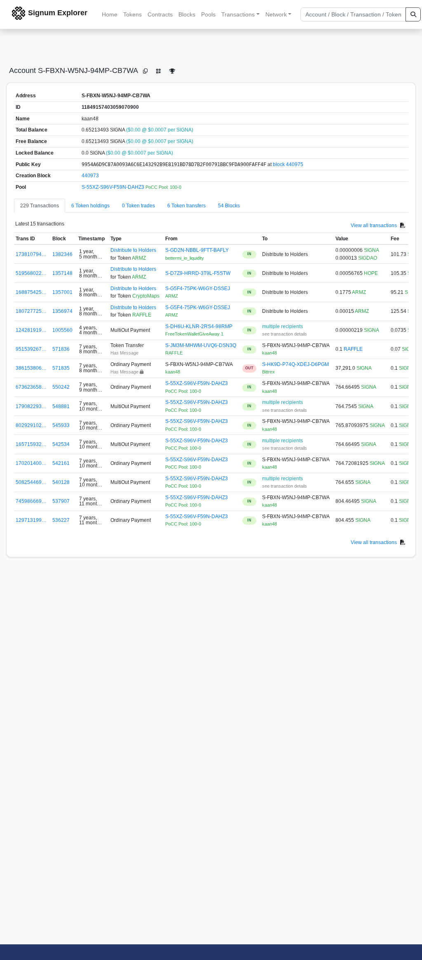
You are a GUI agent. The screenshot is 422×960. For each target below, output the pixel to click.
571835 (61, 368)
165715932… (31, 444)
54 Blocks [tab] (229, 206)
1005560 (62, 330)
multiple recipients (282, 326)
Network (276, 14)
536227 (61, 520)
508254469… (31, 482)
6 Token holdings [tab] (90, 206)
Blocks (186, 14)
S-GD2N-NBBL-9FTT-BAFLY (197, 250)
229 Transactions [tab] (39, 206)
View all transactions (374, 225)
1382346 (62, 254)
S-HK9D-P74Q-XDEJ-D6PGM (295, 364)
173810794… (31, 254)
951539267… (31, 349)
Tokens (132, 14)
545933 (61, 425)
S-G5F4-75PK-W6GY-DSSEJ (197, 288)
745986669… (31, 501)
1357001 (62, 292)
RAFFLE (353, 349)
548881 (61, 406)
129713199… (31, 520)
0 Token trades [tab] (138, 206)
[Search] (413, 14)
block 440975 (288, 164)
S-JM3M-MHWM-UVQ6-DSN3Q (200, 345)
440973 (90, 175)
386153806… (31, 368)
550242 (61, 387)
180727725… (31, 311)
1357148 (62, 273)
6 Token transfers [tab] (186, 206)
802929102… (31, 425)
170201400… (31, 463)
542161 (61, 463)
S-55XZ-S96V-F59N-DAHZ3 (113, 187)
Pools (208, 14)
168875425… (31, 292)
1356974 (62, 311)
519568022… (31, 273)
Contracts (160, 14)
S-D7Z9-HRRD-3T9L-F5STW (197, 273)
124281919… (31, 330)
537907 (61, 501)
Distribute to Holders (133, 250)
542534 (61, 444)
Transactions (238, 14)
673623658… (31, 387)
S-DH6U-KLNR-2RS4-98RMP (198, 326)
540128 (61, 482)
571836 (61, 349)
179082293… (31, 406)
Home (109, 14)
